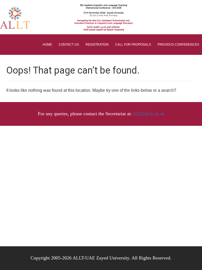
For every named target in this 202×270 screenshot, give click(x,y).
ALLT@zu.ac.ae (148, 113)
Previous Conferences (178, 44)
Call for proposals (133, 44)
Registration (97, 44)
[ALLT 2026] (31, 17)
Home (47, 44)
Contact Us (69, 44)
